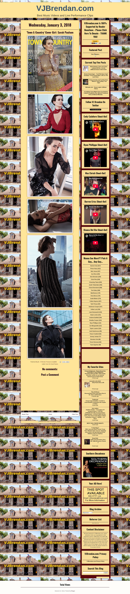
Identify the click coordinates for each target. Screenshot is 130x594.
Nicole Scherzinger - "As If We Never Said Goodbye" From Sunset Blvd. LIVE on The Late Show (96, 75)
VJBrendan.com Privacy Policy (95, 561)
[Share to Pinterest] (68, 362)
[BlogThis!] (64, 362)
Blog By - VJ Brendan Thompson (43, 361)
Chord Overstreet (94, 287)
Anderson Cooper (94, 306)
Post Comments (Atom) (53, 418)
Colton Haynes (94, 301)
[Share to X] (66, 362)
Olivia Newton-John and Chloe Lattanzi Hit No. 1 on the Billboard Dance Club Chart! (98, 68)
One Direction (94, 276)
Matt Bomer (94, 293)
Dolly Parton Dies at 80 (98, 382)
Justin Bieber (94, 298)
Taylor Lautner (94, 328)
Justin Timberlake (94, 285)
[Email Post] (60, 361)
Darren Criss (94, 265)
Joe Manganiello (94, 325)
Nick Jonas (94, 271)
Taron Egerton (94, 344)
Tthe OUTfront (95, 392)
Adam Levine (94, 315)
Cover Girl (48, 364)
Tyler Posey (94, 304)
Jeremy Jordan (94, 336)
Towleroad (95, 399)
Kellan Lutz (94, 309)
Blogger (73, 591)
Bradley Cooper (93, 320)
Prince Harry (94, 268)
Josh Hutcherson (94, 331)
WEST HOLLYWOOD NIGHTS (95, 423)
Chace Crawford (94, 334)
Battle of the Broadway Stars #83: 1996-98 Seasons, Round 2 (98, 441)
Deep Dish (95, 438)
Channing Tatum (94, 282)
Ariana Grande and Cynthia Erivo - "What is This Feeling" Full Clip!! (98, 81)
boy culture (95, 408)
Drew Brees (94, 295)
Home (50, 414)
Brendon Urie (94, 339)
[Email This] (63, 362)
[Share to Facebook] (67, 362)
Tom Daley (94, 290)
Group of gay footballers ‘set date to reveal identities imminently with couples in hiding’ (95, 402)
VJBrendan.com (65, 8)
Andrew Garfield (94, 317)
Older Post (75, 414)
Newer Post (25, 414)
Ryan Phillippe (94, 323)
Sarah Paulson (54, 364)
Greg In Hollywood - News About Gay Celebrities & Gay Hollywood (95, 371)
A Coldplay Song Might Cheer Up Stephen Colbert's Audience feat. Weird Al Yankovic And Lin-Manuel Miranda (96, 93)
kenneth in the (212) (95, 381)
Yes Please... (95, 54)
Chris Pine (94, 279)
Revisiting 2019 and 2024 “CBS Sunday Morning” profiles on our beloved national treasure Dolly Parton (95, 375)
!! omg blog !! (95, 427)
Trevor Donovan (94, 342)
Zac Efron (94, 274)
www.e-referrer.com (95, 523)
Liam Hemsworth (94, 312)
